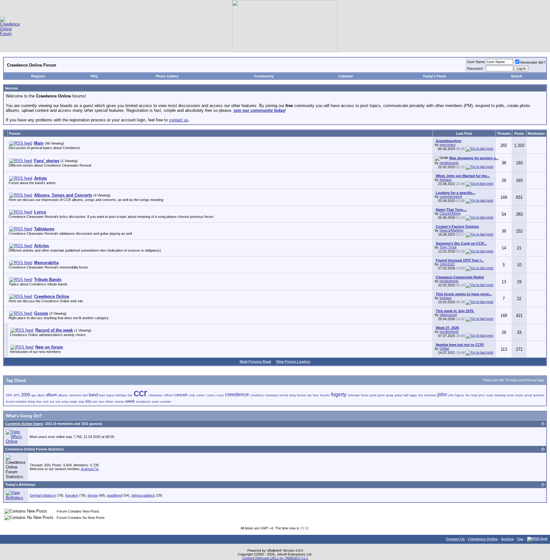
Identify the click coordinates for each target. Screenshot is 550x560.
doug (292, 395)
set (52, 401)
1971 (16, 395)
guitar (398, 395)
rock (46, 401)
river (39, 401)
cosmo (210, 395)
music (519, 395)
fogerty (338, 394)
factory (301, 395)
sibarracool (448, 315)
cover (220, 395)
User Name (476, 62)
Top (520, 539)
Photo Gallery (167, 76)
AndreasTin (90, 469)
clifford (168, 395)
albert (41, 395)
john (442, 394)
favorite (325, 395)
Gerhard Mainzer (43, 495)
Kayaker (71, 495)
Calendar (345, 76)
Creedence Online (483, 539)
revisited (20, 401)
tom (94, 401)
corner (200, 395)
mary (489, 395)
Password (475, 68)
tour (101, 401)
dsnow (93, 495)
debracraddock (143, 495)
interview (430, 395)
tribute (109, 401)
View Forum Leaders (293, 361)
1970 (9, 395)
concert (180, 394)
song (64, 401)
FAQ (94, 76)
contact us (178, 120)
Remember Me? (532, 62)
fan (309, 395)
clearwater (155, 395)
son (57, 401)
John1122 (447, 264)
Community (264, 76)
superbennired (451, 196)
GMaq (444, 348)
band (93, 394)
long (474, 395)
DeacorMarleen (451, 230)
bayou (111, 395)
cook (192, 395)
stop (81, 401)
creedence (237, 394)
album (51, 394)
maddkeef (114, 495)
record (10, 401)
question (538, 395)
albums (63, 395)
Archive (507, 539)
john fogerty (456, 395)
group (389, 395)
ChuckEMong (450, 213)
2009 (25, 394)
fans (316, 395)
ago (33, 395)
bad (85, 395)
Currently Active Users (24, 424)
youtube (165, 401)
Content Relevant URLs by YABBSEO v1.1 (275, 558)
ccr (140, 392)
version (119, 401)
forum (365, 395)
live (468, 395)
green (381, 395)
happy (413, 395)
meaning (499, 395)
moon (510, 395)
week (130, 401)
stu (88, 401)
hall (405, 395)
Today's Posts (434, 76)
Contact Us (455, 539)
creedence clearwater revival (269, 395)
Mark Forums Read (255, 361)
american (75, 395)
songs (73, 401)
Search (516, 76)
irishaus (446, 180)
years (155, 401)
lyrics (481, 395)
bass (102, 395)
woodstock (143, 401)
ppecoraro (447, 145)
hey (420, 395)
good (373, 395)
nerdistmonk (449, 163)
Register (38, 76)
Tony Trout (448, 247)
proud (528, 395)
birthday (121, 395)
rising (31, 401)
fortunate (354, 395)
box (130, 395)
